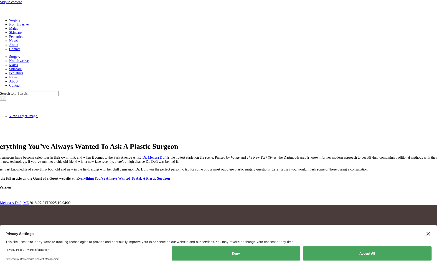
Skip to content (11, 2)
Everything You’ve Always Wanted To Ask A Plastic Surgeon (123, 178)
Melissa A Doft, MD (14, 203)
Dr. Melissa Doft (154, 157)
